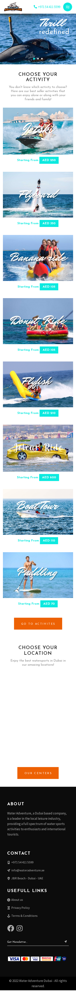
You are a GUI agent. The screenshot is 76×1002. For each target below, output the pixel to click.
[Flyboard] (38, 195)
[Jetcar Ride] (38, 448)
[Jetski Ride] (38, 131)
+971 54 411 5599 (49, 7)
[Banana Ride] (38, 258)
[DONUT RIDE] (38, 321)
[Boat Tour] (38, 512)
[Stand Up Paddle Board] (38, 575)
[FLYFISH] (38, 384)
